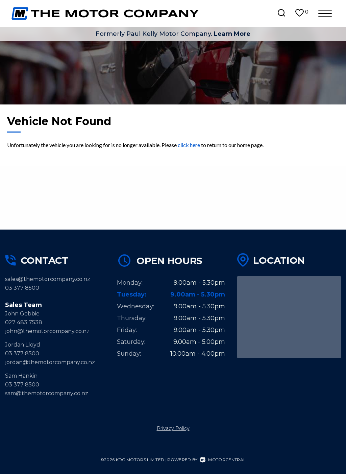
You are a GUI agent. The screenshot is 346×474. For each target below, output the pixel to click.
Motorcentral (227, 459)
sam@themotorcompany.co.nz (46, 393)
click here (189, 145)
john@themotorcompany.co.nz (47, 331)
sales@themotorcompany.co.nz (47, 279)
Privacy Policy (173, 428)
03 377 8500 (22, 288)
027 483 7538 (23, 322)
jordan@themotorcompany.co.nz (50, 362)
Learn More (232, 34)
